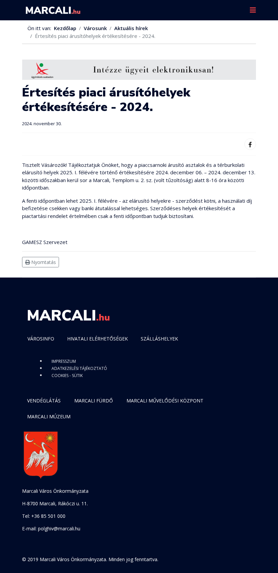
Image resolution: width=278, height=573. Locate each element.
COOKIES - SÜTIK (67, 375)
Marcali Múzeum (49, 416)
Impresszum (64, 361)
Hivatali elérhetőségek (97, 338)
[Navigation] (253, 10)
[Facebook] (250, 144)
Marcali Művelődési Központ (164, 400)
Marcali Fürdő (93, 400)
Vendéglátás (44, 400)
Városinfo (40, 338)
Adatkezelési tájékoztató (79, 368)
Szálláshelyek (159, 338)
